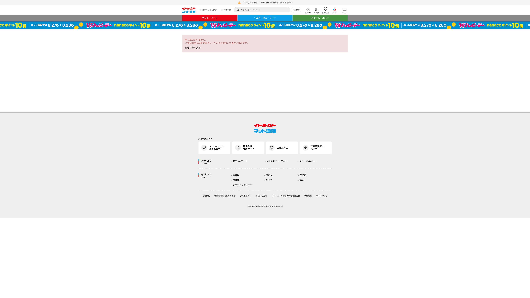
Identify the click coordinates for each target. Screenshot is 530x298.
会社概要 (206, 196)
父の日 (269, 175)
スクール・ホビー (320, 18)
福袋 (302, 180)
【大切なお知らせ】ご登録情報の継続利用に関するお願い (267, 2)
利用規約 (308, 196)
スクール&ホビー (308, 161)
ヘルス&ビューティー (276, 161)
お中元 (303, 175)
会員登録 (308, 13)
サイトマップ (322, 196)
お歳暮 (236, 180)
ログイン (317, 13)
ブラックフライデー (242, 185)
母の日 (236, 175)
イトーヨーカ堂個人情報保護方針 (285, 196)
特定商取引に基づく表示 (224, 196)
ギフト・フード (210, 18)
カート (334, 13)
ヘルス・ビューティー (265, 18)
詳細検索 (296, 10)
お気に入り (325, 13)
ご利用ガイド (245, 196)
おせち (269, 180)
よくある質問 (261, 196)
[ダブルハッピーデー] (265, 25)
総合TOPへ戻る (193, 47)
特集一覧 (227, 10)
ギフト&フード (240, 161)
